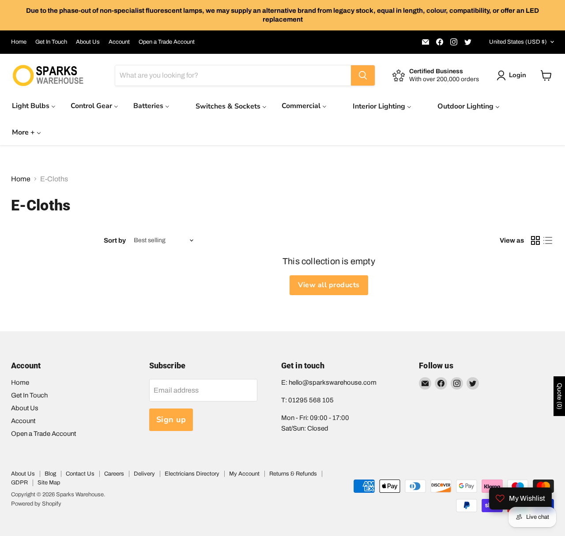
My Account (244, 474)
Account (119, 42)
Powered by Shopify (36, 504)
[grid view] (535, 240)
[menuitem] (33, 105)
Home (18, 42)
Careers (114, 474)
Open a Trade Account (167, 42)
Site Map (49, 483)
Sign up (171, 419)
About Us (88, 42)
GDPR (19, 483)
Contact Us (80, 474)
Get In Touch (51, 42)
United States (518, 42)
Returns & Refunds (293, 474)
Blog (50, 474)
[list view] (548, 240)
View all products (328, 285)
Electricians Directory (192, 474)
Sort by (115, 240)
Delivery (144, 474)
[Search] (363, 75)
